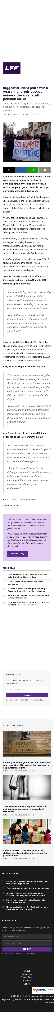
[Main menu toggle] (48, 68)
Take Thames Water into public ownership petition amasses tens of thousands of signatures (25, 809)
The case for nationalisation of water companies (25, 582)
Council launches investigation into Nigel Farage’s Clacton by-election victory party (27, 589)
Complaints (27, 974)
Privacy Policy (27, 977)
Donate (27, 984)
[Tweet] (9, 170)
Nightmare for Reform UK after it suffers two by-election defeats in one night (28, 603)
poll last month (20, 259)
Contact (27, 980)
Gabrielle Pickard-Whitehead (15, 771)
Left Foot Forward (10, 114)
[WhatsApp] (32, 170)
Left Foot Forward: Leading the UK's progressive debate (11, 68)
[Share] (21, 170)
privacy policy (37, 700)
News (5, 759)
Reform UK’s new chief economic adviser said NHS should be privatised (27, 576)
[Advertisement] (27, 30)
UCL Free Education (26, 499)
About (27, 971)
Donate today (17, 554)
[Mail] (44, 170)
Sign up (27, 695)
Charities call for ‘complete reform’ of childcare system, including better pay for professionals (25, 853)
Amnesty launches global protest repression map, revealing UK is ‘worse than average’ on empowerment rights (26, 765)
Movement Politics (12, 83)
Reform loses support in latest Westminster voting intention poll (28, 596)
